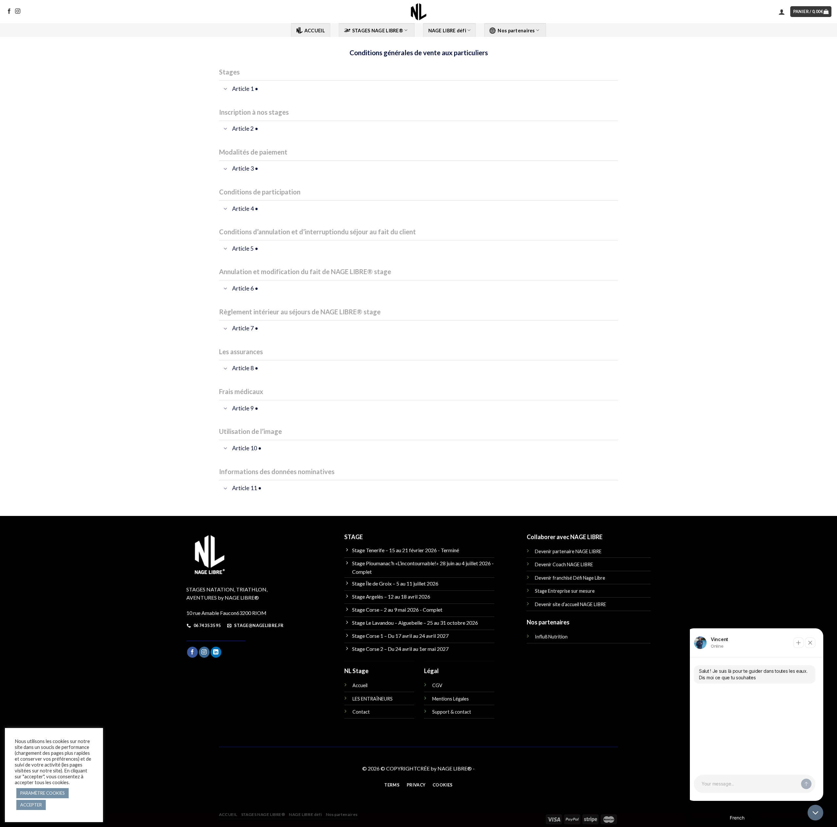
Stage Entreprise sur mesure (565, 591)
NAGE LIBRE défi (447, 30)
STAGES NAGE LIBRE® (377, 30)
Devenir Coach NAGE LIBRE (564, 564)
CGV (437, 685)
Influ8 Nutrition (551, 636)
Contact (361, 712)
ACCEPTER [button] (31, 804)
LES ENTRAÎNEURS (372, 699)
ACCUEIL (314, 30)
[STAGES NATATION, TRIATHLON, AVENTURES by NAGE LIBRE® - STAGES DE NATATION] (418, 11)
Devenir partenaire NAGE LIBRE (568, 551)
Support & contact (451, 712)
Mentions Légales (450, 699)
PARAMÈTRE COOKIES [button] (42, 793)
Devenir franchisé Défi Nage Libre (570, 578)
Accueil (359, 685)
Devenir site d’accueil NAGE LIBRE (570, 604)
